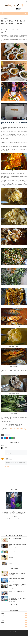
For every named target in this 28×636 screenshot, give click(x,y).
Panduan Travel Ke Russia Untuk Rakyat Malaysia (17, 579)
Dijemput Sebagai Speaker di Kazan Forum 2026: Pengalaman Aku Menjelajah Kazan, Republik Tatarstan (17, 586)
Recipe (14, 624)
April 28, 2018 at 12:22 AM (9, 459)
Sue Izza (6, 458)
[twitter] (22, 1)
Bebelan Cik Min (4, 26)
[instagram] (24, 1)
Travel (14, 626)
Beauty (14, 613)
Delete (8, 455)
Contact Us (11, 8)
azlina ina (7, 447)
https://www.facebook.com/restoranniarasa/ (16, 428)
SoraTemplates (8, 634)
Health (14, 620)
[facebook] (20, 1)
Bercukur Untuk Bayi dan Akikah (15, 538)
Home (2, 17)
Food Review (6, 17)
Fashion (14, 615)
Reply (5, 455)
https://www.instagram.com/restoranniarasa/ (16, 429)
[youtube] (26, 1)
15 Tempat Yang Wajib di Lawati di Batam (17, 550)
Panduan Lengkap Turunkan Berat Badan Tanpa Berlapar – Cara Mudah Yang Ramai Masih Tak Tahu (17, 573)
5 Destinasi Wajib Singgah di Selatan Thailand (16, 562)
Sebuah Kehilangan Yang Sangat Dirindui (17, 591)
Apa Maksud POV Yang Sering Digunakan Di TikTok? (17, 545)
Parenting (14, 622)
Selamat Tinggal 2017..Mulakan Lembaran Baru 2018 (17, 556)
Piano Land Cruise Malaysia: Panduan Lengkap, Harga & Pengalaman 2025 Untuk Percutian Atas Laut (17, 598)
